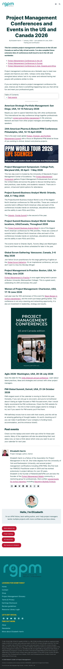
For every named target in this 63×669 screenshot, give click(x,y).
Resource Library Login (11, 609)
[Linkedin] (18, 618)
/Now (4, 625)
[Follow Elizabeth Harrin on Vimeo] (19, 486)
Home (4, 587)
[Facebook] (3, 618)
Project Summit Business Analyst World (23, 228)
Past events (12, 97)
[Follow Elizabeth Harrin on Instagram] (11, 486)
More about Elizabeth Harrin (13, 632)
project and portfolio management (26, 118)
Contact (5, 590)
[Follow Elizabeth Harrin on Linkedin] (23, 486)
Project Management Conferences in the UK (25, 61)
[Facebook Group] (7, 618)
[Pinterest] (22, 618)
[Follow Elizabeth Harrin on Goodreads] (34, 486)
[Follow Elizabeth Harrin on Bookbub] (38, 486)
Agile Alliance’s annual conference (35, 378)
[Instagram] (15, 618)
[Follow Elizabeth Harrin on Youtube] (15, 486)
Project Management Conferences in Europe (25, 63)
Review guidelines (9, 606)
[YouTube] (11, 618)
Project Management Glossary (13, 596)
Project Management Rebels (33, 476)
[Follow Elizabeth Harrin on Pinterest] (27, 486)
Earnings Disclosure (9, 603)
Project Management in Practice (17, 278)
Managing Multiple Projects (44, 482)
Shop (4, 593)
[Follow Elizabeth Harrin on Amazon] (30, 486)
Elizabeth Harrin (16, 40)
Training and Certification (31, 42)
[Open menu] (55, 4)
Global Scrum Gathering (17, 262)
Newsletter (6, 628)
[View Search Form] (59, 4)
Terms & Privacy (8, 600)
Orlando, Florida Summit (17, 215)
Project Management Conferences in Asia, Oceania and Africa (32, 66)
